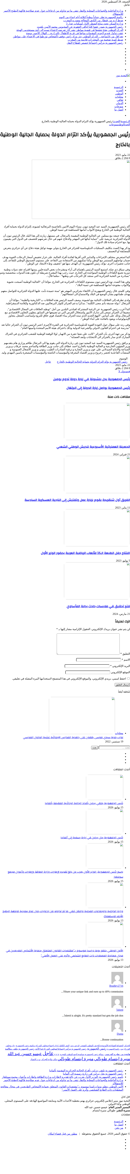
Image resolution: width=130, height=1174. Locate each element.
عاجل (48, 361)
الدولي (119, 103)
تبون (122, 1049)
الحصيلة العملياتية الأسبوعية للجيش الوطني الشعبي (93, 447)
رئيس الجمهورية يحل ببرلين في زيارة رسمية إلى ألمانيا (92, 837)
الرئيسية (118, 87)
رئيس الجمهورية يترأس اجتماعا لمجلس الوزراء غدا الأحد (60, 1049)
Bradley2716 (116, 985)
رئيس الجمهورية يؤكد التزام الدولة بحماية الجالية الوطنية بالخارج (92, 361)
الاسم (126, 659)
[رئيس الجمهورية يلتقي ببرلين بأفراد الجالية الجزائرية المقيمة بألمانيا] (104, 799)
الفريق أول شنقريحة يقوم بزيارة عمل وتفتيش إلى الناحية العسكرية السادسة (77, 500)
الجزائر (127, 1046)
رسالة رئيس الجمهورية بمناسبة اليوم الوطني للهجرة (82, 1054)
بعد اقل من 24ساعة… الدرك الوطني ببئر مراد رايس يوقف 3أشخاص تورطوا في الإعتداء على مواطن (68, 36)
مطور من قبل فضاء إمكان (62, 1133)
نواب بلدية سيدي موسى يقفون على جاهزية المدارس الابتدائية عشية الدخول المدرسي (73, 737)
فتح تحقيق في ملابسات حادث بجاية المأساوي (98, 606)
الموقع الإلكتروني (120, 672)
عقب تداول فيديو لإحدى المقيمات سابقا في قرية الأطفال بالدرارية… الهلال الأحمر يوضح (74, 33)
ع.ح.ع (56, 1054)
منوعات (118, 106)
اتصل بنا (118, 109)
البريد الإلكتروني (120, 665)
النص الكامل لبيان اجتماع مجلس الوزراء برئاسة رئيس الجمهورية (42, 1045)
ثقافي (120, 100)
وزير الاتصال (35, 1059)
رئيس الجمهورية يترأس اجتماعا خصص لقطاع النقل (95, 42)
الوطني (119, 93)
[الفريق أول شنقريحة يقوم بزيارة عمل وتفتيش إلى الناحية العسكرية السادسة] (97, 492)
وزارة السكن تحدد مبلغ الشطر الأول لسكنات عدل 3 (94, 23)
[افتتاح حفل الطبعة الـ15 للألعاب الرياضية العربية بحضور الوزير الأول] (97, 545)
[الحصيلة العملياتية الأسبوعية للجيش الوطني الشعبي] (97, 439)
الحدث (119, 90)
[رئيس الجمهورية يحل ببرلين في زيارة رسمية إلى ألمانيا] (104, 833)
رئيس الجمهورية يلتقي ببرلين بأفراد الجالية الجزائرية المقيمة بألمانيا (84, 803)
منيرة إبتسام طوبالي (112, 1058)
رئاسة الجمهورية (113, 1049)
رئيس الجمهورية (96, 1048)
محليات (119, 96)
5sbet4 (119, 1009)
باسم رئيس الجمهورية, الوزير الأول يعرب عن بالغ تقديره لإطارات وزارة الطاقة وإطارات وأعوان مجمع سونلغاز (62, 1076)
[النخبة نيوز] (123, 75)
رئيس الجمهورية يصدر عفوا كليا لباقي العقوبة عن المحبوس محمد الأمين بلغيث (80, 26)
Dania (120, 1033)
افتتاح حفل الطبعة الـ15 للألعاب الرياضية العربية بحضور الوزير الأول (85, 553)
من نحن (119, 1127)
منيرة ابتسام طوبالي (75, 1058)
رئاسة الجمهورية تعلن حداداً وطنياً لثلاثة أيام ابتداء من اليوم (91, 17)
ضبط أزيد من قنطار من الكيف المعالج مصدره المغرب (93, 20)
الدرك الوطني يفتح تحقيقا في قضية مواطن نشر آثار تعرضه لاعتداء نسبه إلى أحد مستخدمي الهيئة (69, 30)
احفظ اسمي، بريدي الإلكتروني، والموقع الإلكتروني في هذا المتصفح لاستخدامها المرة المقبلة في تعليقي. (69, 678)
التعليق (125, 653)
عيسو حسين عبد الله (25, 1053)
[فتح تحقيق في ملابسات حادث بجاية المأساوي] (97, 598)
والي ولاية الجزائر (49, 1059)
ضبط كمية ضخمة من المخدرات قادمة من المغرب (95, 39)
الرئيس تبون (74, 1046)
